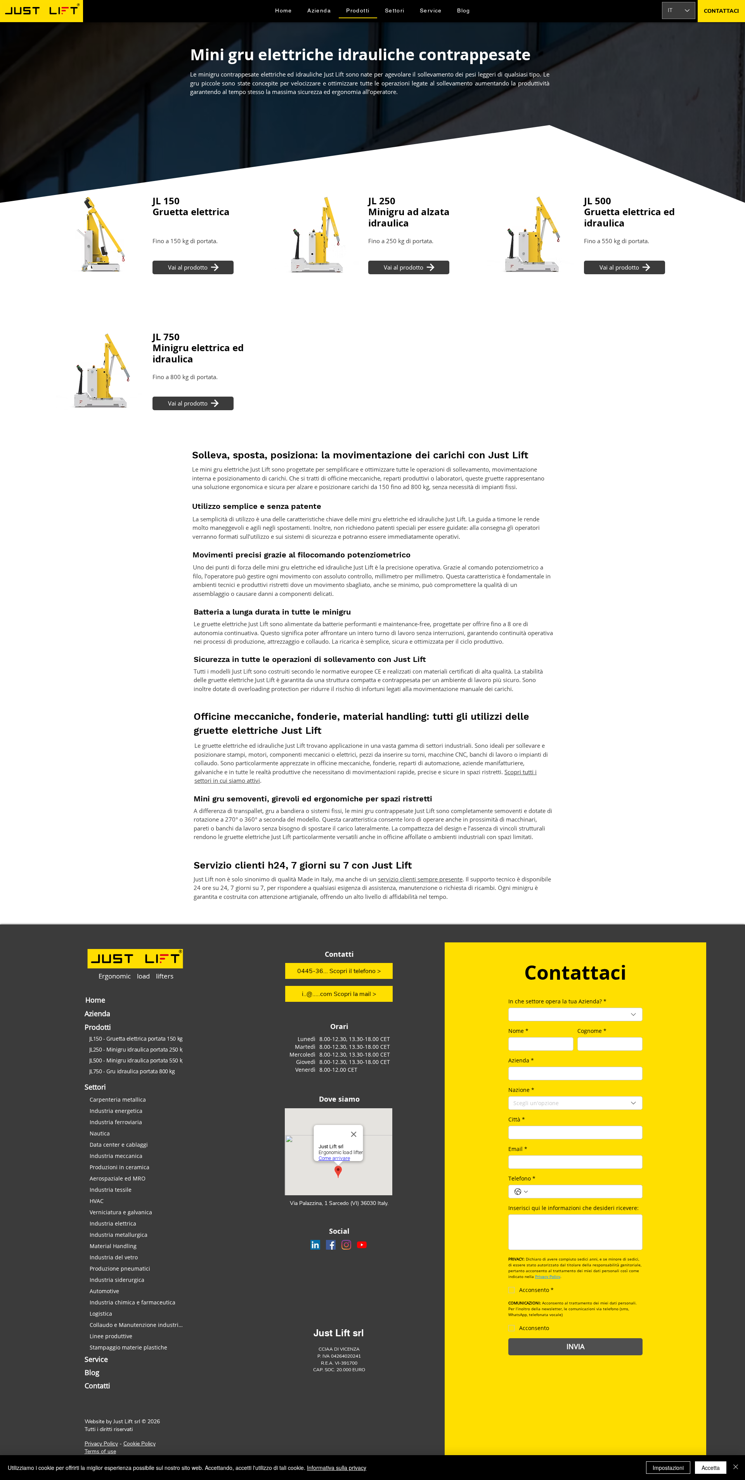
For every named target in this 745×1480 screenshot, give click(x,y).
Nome (518, 1030)
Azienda (521, 1060)
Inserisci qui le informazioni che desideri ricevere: (573, 1208)
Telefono (521, 1178)
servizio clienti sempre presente (420, 879)
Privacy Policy (101, 1443)
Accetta (711, 1467)
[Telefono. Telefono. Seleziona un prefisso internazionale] (521, 1191)
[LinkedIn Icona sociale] (315, 1245)
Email (517, 1149)
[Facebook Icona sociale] (331, 1245)
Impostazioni (668, 1467)
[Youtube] (362, 1245)
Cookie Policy (139, 1443)
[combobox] (575, 1014)
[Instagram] (346, 1245)
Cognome (591, 1030)
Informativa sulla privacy (336, 1467)
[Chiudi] (735, 1467)
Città (516, 1119)
